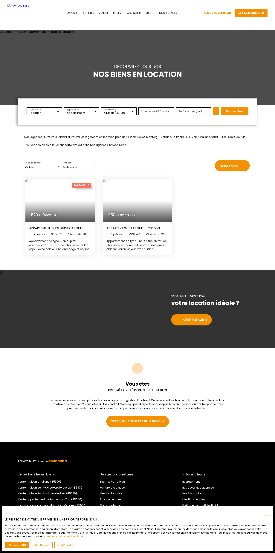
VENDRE (104, 13)
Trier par (67, 163)
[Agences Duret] (24, 13)
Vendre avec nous (112, 487)
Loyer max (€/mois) (155, 111)
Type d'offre (35, 109)
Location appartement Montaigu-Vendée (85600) (52, 505)
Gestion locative (111, 493)
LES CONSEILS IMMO (217, 13)
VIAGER (150, 13)
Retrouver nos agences (198, 487)
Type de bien (73, 109)
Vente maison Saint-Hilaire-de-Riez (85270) (47, 493)
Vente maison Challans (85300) (39, 482)
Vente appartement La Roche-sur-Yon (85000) (50, 499)
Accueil (72, 13)
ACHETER (88, 13)
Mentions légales (193, 499)
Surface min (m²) (190, 111)
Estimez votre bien (112, 482)
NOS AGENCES (168, 13)
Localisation (110, 109)
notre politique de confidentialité (63, 536)
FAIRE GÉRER (133, 13)
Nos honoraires (192, 493)
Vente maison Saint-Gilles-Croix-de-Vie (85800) (51, 487)
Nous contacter (110, 505)
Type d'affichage (33, 163)
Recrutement (191, 482)
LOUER (117, 13)
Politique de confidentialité (200, 505)
